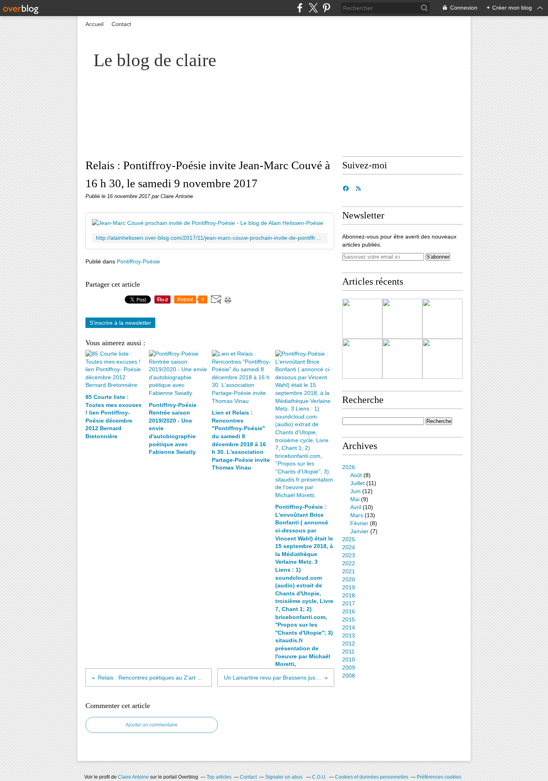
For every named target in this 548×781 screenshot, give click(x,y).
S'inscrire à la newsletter (120, 323)
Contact (121, 24)
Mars (356, 515)
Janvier (359, 531)
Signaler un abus (284, 777)
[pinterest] (326, 7)
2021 (348, 571)
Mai (354, 499)
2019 (348, 587)
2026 (348, 467)
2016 (348, 611)
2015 (348, 619)
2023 (348, 555)
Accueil (94, 24)
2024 (348, 547)
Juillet (357, 483)
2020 (348, 579)
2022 (348, 563)
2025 (348, 539)
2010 (348, 659)
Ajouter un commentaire (152, 725)
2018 (348, 595)
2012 (348, 643)
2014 (348, 627)
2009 (348, 667)
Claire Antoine (133, 777)
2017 (348, 603)
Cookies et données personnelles (371, 777)
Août (356, 475)
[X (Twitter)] (313, 7)
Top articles (219, 777)
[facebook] (300, 7)
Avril (355, 507)
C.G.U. (319, 777)
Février (359, 523)
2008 (348, 675)
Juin (355, 491)
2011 (348, 651)
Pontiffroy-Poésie (138, 261)
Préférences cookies (439, 777)
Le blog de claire (154, 60)
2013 (348, 635)
